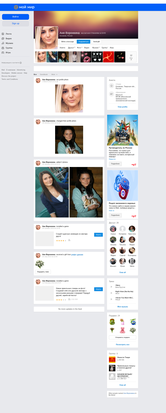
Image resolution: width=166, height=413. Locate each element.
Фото (79, 48)
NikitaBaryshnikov (132, 266)
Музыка (95, 48)
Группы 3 (113, 353)
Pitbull (117, 300)
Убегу (117, 285)
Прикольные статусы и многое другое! (126, 367)
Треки (111, 281)
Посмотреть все (122, 345)
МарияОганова (113, 255)
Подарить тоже (43, 272)
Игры (112, 48)
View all (122, 385)
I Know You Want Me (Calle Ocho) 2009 (130, 298)
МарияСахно (132, 245)
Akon (117, 293)
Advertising (21, 70)
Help (25, 73)
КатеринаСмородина (122, 234)
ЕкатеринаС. (132, 255)
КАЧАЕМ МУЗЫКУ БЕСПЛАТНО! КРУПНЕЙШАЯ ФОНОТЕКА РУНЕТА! (126, 375)
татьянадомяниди (113, 245)
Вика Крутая (120, 287)
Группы (104, 48)
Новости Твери (123, 357)
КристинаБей (132, 234)
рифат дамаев (77, 255)
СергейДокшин (123, 255)
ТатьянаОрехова (122, 245)
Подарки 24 (114, 316)
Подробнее (115, 164)
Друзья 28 (114, 223)
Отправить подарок (122, 337)
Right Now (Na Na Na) (124, 291)
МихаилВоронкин (113, 266)
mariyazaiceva (113, 234)
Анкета (62, 48)
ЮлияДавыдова (123, 266)
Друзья (71, 48)
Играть (98, 235)
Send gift (96, 42)
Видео (87, 48)
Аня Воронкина (129, 393)
